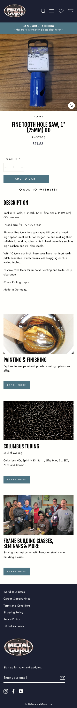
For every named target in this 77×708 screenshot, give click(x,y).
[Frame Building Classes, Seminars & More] (38, 515)
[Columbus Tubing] (38, 421)
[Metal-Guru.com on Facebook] (13, 691)
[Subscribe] (62, 677)
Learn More (16, 385)
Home (37, 116)
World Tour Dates (14, 592)
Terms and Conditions (16, 605)
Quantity (13, 158)
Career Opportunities (16, 598)
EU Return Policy (13, 626)
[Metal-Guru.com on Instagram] (5, 691)
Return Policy (11, 619)
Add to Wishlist (41, 190)
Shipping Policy (13, 612)
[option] (38, 28)
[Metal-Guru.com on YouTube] (21, 691)
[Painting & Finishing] (38, 334)
